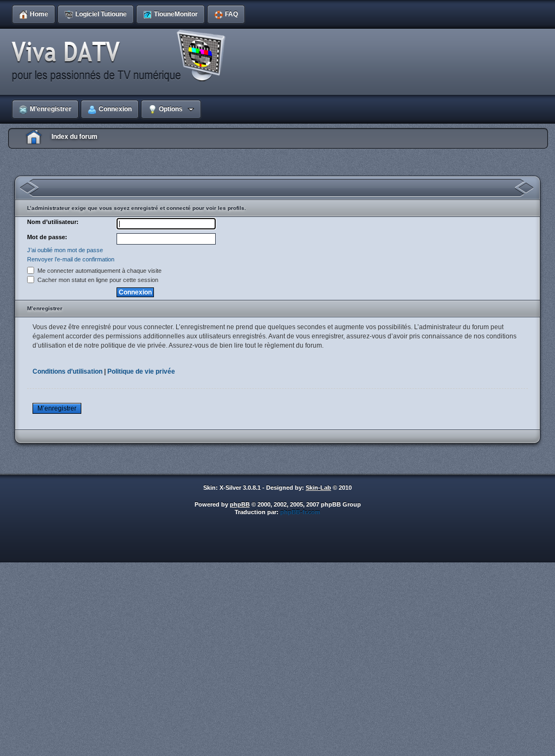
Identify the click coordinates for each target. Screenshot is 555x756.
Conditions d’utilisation (67, 371)
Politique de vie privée (141, 371)
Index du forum (74, 136)
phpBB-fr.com (300, 512)
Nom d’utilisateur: (53, 222)
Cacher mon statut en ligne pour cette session (97, 280)
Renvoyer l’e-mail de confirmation (70, 259)
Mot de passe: (47, 237)
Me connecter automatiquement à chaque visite (99, 270)
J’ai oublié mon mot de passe (65, 250)
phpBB (240, 504)
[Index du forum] (122, 56)
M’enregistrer (56, 408)
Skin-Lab (318, 487)
